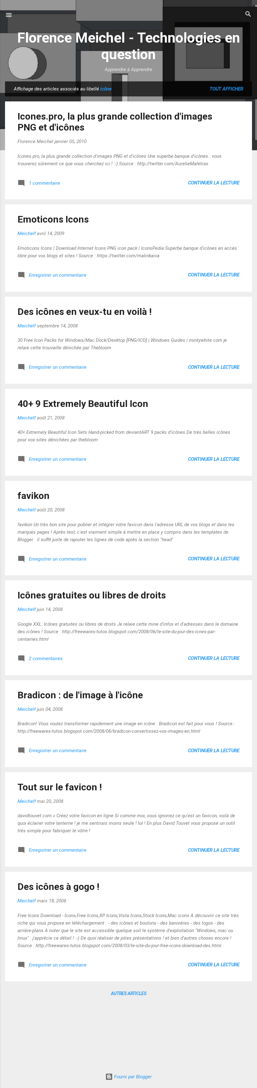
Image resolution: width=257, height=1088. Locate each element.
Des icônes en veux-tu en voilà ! (85, 311)
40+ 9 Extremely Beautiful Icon (83, 403)
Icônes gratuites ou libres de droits (92, 595)
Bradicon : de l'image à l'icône (80, 695)
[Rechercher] (248, 15)
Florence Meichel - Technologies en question (128, 46)
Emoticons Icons (53, 219)
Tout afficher (226, 89)
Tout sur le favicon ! (60, 787)
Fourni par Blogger (132, 1077)
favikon (34, 495)
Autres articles (128, 993)
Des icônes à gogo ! (58, 886)
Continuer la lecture (213, 183)
